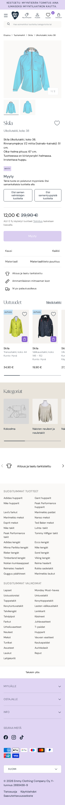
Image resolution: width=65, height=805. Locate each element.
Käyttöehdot (28, 791)
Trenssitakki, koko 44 (15, 352)
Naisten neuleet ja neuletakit (43, 431)
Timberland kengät (14, 558)
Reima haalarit (43, 563)
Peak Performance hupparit (45, 505)
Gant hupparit (43, 498)
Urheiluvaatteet (12, 626)
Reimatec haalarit (14, 568)
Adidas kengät (12, 542)
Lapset (8, 590)
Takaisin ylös (33, 672)
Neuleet (8, 632)
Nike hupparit (11, 503)
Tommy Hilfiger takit (46, 533)
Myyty (32, 236)
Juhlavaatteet (43, 621)
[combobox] (32, 24)
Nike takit (9, 528)
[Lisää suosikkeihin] (57, 123)
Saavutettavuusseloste (18, 796)
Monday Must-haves (47, 590)
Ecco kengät (42, 542)
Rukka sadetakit (44, 568)
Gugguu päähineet (14, 573)
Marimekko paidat (45, 512)
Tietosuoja (10, 791)
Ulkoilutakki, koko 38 (46, 35)
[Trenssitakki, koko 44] (16, 326)
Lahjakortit (10, 658)
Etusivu (7, 35)
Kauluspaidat (42, 642)
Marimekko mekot (14, 517)
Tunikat (8, 642)
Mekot (7, 637)
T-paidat (40, 626)
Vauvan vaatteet (44, 637)
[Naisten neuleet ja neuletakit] (45, 411)
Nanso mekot (42, 517)
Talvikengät (10, 611)
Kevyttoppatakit (44, 600)
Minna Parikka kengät (16, 547)
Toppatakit (10, 600)
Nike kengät (41, 547)
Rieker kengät (11, 552)
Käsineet (40, 616)
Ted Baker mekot (44, 522)
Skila (30, 35)
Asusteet (9, 647)
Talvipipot (9, 616)
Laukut (7, 653)
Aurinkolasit (41, 647)
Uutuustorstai (11, 595)
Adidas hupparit (13, 498)
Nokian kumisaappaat (16, 563)
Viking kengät (42, 558)
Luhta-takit (41, 528)
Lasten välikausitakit (46, 606)
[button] (58, 15)
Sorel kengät (42, 552)
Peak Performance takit (14, 535)
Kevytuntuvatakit (13, 606)
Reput (38, 653)
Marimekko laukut (45, 573)
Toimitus (38, 221)
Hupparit (40, 632)
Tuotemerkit (19, 35)
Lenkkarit (40, 611)
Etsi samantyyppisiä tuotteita (48, 195)
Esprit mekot (11, 522)
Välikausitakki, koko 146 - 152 (43, 354)
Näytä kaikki (53, 302)
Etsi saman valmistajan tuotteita (17, 195)
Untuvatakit (41, 595)
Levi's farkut (10, 512)
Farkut (7, 621)
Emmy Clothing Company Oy (32, 781)
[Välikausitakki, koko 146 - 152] (45, 326)
